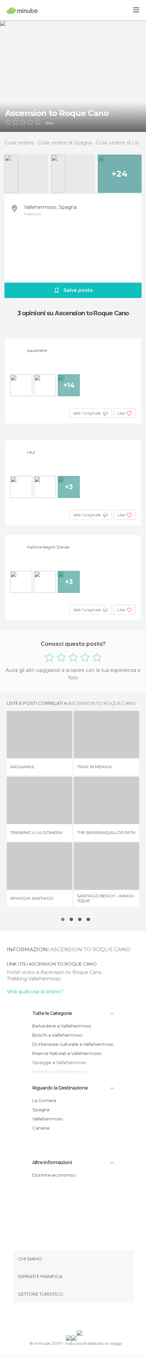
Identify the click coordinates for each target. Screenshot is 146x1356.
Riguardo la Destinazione (60, 1088)
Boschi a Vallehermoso (57, 1035)
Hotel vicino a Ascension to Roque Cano (55, 972)
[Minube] (22, 10)
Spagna (41, 1109)
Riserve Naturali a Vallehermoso (67, 1053)
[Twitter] (71, 1318)
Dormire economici (54, 1175)
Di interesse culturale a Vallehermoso (73, 1044)
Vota (49, 123)
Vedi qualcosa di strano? (35, 991)
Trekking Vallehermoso (34, 979)
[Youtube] (89, 1318)
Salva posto (78, 290)
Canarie (41, 1128)
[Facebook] (62, 1318)
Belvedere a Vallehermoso (61, 1026)
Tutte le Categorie (52, 1013)
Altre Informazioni (52, 1162)
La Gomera (44, 1100)
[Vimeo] (80, 1318)
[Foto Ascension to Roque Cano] (73, 76)
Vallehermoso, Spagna (50, 207)
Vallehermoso (47, 1118)
